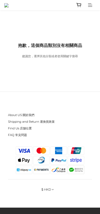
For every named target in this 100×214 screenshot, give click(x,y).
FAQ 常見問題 (17, 135)
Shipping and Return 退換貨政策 (31, 122)
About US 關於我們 (21, 115)
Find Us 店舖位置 (20, 128)
